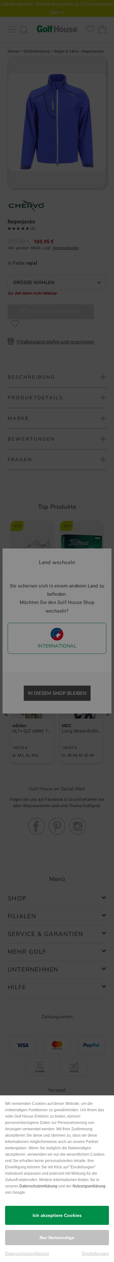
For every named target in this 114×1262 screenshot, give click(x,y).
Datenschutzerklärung (38, 1186)
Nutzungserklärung (89, 1186)
